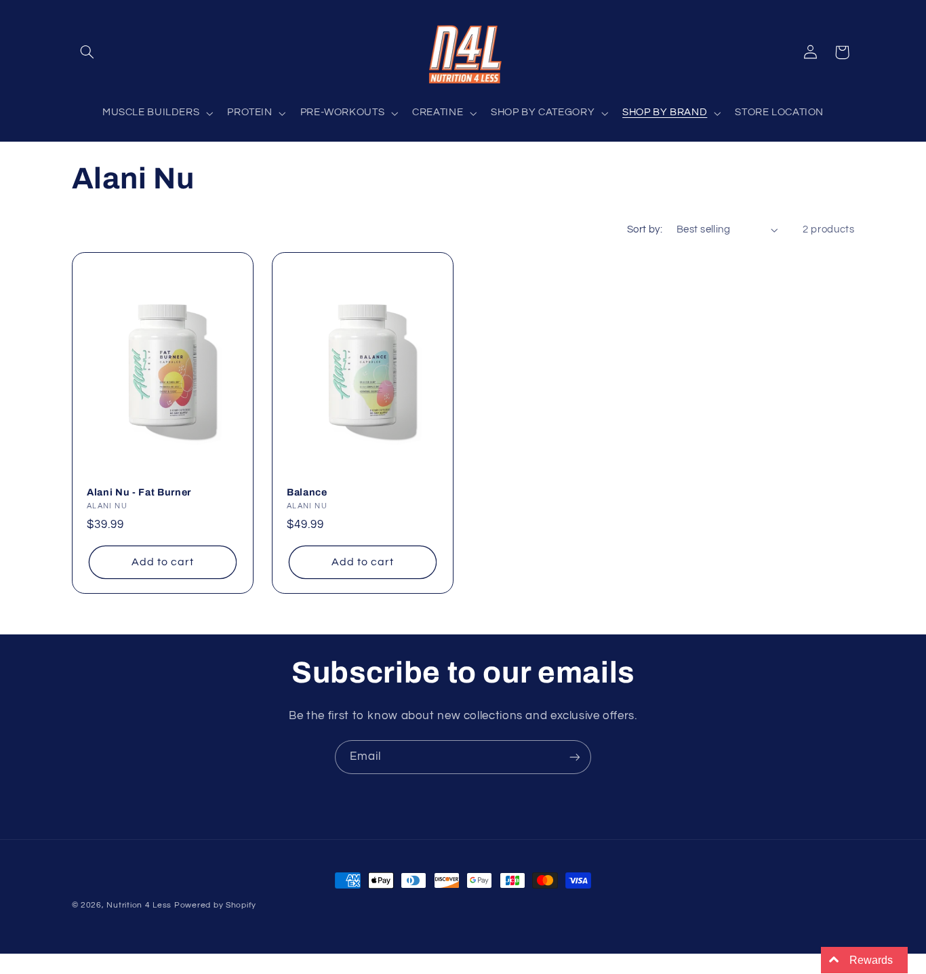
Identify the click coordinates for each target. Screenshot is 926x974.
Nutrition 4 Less (139, 905)
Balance (307, 492)
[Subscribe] (574, 756)
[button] (87, 52)
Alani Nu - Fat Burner (139, 492)
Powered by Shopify (215, 905)
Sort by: (644, 229)
